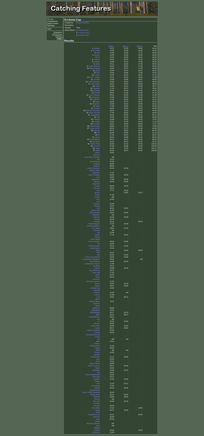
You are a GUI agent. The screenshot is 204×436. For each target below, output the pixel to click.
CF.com (50, 19)
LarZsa (97, 75)
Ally (98, 159)
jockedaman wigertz (92, 264)
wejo (98, 426)
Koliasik (97, 119)
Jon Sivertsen (95, 270)
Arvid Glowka (95, 126)
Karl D (97, 284)
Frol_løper (96, 228)
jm (99, 135)
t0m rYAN (96, 51)
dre (98, 208)
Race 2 (125, 46)
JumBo (97, 122)
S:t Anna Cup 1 (83, 30)
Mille (98, 315)
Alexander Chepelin (92, 157)
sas (98, 372)
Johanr (97, 268)
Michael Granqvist (93, 111)
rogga (97, 148)
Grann (97, 235)
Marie (97, 299)
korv (98, 73)
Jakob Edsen (95, 248)
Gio (98, 233)
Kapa (98, 277)
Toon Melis (96, 408)
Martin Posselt (94, 113)
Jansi (98, 250)
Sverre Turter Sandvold (91, 392)
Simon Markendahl (92, 375)
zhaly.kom (96, 432)
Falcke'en (96, 215)
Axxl (98, 177)
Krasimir (97, 124)
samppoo (96, 370)
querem (97, 355)
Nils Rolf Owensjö (93, 335)
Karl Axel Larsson (93, 281)
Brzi (98, 190)
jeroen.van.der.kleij (92, 257)
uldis (98, 412)
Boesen (97, 188)
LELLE (97, 295)
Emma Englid (95, 213)
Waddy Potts (95, 144)
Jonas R (97, 146)
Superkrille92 (95, 390)
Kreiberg (96, 91)
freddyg (97, 222)
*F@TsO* (96, 99)
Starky (97, 381)
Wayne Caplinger (93, 423)
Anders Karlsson (93, 168)
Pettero (97, 344)
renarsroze (96, 97)
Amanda (96, 164)
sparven (97, 379)
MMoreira (96, 104)
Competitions (52, 21)
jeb (98, 255)
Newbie (97, 108)
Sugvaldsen (95, 115)
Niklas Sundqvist (93, 330)
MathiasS (96, 308)
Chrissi (97, 197)
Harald (97, 237)
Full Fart (97, 230)
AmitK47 (96, 166)
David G (97, 204)
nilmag (97, 332)
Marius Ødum (95, 301)
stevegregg (95, 386)
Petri (98, 53)
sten (98, 384)
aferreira (96, 155)
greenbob (96, 142)
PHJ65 (97, 93)
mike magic (95, 84)
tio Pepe (97, 404)
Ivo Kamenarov (94, 246)
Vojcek (97, 421)
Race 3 (140, 46)
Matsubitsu (96, 310)
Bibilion (97, 182)
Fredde (97, 219)
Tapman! (96, 88)
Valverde (96, 417)
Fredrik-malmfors (82, 23)
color (98, 199)
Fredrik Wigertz (94, 224)
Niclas (97, 328)
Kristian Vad (95, 288)
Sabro (97, 368)
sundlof (97, 388)
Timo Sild (96, 401)
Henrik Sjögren (94, 241)
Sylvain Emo (95, 395)
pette (98, 341)
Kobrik (97, 286)
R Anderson (95, 357)
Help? (49, 29)
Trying (97, 410)
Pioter (97, 348)
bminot (97, 186)
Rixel (98, 361)
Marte (97, 306)
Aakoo (97, 153)
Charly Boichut (94, 66)
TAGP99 (97, 397)
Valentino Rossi (94, 415)
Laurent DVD (95, 128)
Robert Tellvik (95, 364)
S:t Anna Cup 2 (83, 33)
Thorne (97, 399)
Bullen (97, 193)
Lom (98, 297)
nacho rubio (95, 326)
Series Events (52, 23)
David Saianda (94, 82)
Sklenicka (96, 377)
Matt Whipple (95, 313)
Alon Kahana (95, 162)
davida (97, 206)
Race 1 (111, 46)
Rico (98, 359)
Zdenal (97, 430)
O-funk (97, 337)
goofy (98, 71)
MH (98, 133)
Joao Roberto (95, 261)
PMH (98, 350)
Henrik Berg (95, 239)
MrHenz (97, 324)
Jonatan (97, 79)
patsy (98, 150)
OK (98, 339)
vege (98, 419)
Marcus (97, 55)
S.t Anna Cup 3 (83, 35)
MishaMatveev (94, 317)
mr (99, 321)
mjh (98, 319)
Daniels (97, 59)
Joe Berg (96, 266)
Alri (98, 57)
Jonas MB (96, 273)
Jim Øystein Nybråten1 (91, 259)
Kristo (97, 86)
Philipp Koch (95, 346)
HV (98, 244)
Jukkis (97, 275)
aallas (97, 137)
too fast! (97, 406)
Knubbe (97, 62)
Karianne (96, 279)
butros (97, 195)
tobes (98, 102)
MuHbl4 (97, 48)
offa (98, 117)
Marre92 (96, 304)
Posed (97, 352)
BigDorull (96, 184)
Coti (98, 202)
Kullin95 (97, 290)
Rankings (51, 25)
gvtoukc (97, 131)
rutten (97, 64)
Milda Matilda (95, 68)
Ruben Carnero (94, 366)
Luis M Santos (94, 95)
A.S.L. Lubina (95, 77)
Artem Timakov (94, 175)
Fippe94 (97, 217)
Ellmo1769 (96, 210)
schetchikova (95, 139)
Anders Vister (95, 170)
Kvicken (97, 293)
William (97, 428)
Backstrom (96, 179)
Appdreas (96, 173)
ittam (98, 106)
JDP (98, 253)
